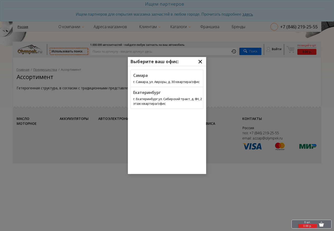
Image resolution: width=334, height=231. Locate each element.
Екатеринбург (147, 92)
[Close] (200, 61)
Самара (140, 75)
